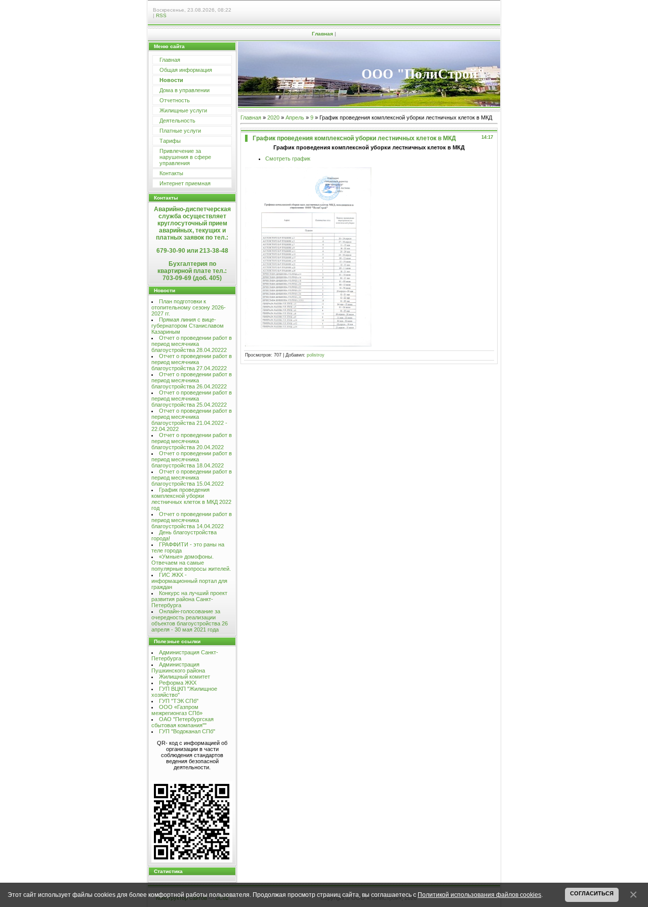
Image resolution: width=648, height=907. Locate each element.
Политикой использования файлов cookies (479, 894)
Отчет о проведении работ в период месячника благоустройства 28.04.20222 (191, 344)
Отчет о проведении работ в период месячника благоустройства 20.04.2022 (191, 441)
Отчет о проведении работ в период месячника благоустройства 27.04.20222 (191, 362)
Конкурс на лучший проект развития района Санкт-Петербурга (189, 599)
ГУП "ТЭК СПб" (178, 701)
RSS (161, 15)
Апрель (295, 117)
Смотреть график (287, 158)
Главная (322, 33)
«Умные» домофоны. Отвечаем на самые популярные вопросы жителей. (191, 563)
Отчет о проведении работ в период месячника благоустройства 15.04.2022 (191, 477)
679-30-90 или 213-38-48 (192, 250)
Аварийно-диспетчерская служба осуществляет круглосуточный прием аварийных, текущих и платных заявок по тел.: (192, 223)
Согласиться (592, 893)
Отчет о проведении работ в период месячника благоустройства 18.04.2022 (191, 459)
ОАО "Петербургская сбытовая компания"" (182, 722)
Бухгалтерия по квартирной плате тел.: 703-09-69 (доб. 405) (192, 271)
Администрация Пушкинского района (178, 667)
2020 (273, 117)
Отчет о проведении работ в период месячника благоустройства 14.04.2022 (191, 520)
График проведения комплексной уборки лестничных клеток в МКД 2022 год (191, 499)
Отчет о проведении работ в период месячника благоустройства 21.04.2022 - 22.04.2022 (191, 420)
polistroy (316, 355)
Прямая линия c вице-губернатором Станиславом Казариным (187, 326)
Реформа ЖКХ (177, 683)
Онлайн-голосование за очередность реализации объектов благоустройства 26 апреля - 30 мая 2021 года (189, 620)
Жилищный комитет (184, 677)
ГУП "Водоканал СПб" (187, 731)
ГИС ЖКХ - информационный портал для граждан (189, 581)
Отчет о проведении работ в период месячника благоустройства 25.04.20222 (191, 398)
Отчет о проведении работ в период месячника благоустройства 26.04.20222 (191, 380)
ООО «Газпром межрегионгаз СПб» (176, 710)
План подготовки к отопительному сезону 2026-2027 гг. (188, 307)
